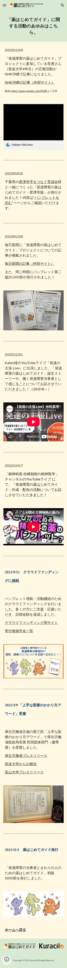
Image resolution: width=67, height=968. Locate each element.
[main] (33, 26)
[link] (33, 127)
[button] (4, 5)
